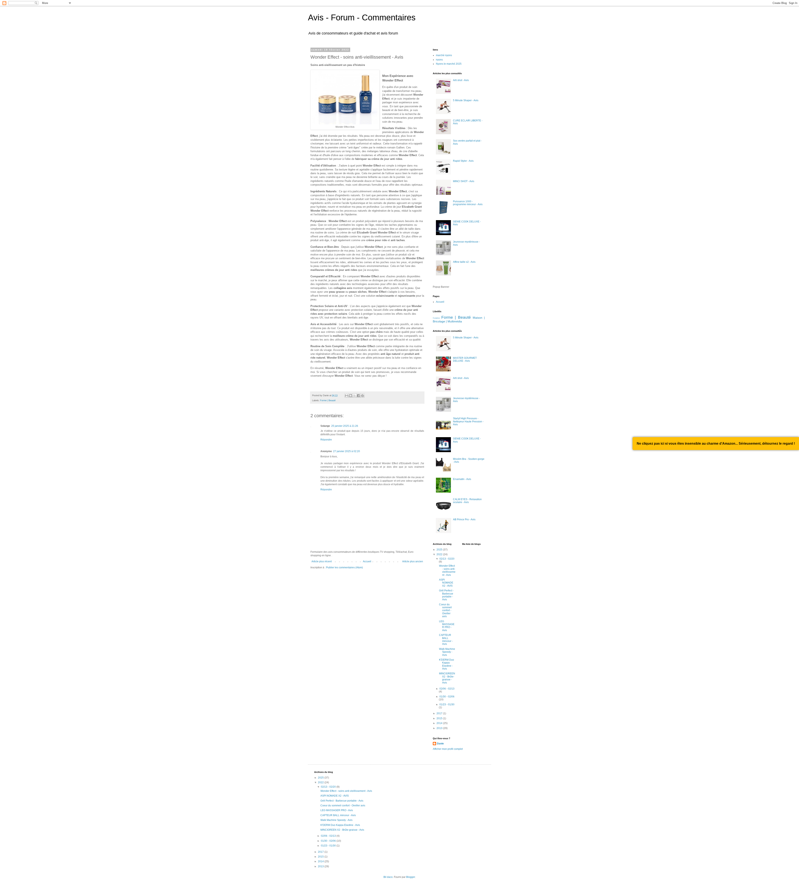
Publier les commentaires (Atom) (344, 567)
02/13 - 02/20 (446, 558)
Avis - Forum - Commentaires (362, 17)
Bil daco (388, 877)
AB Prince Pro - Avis (464, 519)
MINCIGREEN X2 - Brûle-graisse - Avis (447, 678)
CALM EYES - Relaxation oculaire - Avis (467, 501)
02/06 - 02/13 (446, 688)
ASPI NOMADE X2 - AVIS (446, 582)
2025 (440, 549)
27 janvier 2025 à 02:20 (346, 451)
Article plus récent (321, 561)
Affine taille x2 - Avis (464, 261)
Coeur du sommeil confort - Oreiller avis (445, 610)
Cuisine (436, 318)
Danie (440, 743)
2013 (440, 728)
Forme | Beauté (328, 400)
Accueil (367, 561)
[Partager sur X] (354, 396)
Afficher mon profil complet (448, 749)
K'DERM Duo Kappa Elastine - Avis (446, 664)
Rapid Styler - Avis (463, 160)
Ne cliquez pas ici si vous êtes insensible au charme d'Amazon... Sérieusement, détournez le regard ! (716, 443)
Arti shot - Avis (461, 80)
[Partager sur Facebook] (358, 396)
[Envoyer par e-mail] (347, 396)
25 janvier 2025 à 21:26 (344, 425)
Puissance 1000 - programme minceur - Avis (468, 203)
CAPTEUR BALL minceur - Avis (446, 639)
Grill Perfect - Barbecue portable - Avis (446, 595)
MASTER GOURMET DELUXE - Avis (465, 359)
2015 (440, 718)
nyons (439, 59)
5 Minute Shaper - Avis (465, 100)
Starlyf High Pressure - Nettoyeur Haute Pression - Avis (468, 421)
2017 (440, 713)
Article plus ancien (412, 561)
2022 (440, 554)
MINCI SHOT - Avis (463, 181)
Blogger (410, 877)
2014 (440, 723)
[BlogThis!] (351, 396)
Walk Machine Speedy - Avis (447, 652)
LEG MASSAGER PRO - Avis (446, 626)
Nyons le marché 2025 (449, 63)
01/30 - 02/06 (446, 696)
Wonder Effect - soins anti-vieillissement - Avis (447, 570)
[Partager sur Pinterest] (362, 396)
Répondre (326, 439)
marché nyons (444, 55)
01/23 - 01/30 (446, 704)
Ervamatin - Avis (462, 479)
